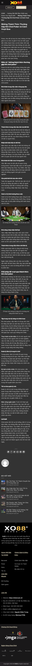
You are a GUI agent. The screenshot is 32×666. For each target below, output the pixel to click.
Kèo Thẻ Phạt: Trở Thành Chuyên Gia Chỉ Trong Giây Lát (18, 482)
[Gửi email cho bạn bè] (17, 451)
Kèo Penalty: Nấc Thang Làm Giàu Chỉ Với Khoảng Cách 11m (17, 503)
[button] (2, 2)
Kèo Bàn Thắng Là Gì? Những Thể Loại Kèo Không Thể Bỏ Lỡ (17, 510)
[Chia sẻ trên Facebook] (11, 451)
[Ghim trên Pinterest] (20, 451)
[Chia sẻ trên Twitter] (14, 451)
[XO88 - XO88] (16, 2)
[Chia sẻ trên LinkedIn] (23, 451)
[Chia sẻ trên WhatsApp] (8, 451)
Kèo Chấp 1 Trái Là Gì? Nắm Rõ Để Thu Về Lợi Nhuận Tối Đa (17, 496)
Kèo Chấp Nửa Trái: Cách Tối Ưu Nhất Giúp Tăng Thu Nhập (16, 489)
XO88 (3, 13)
